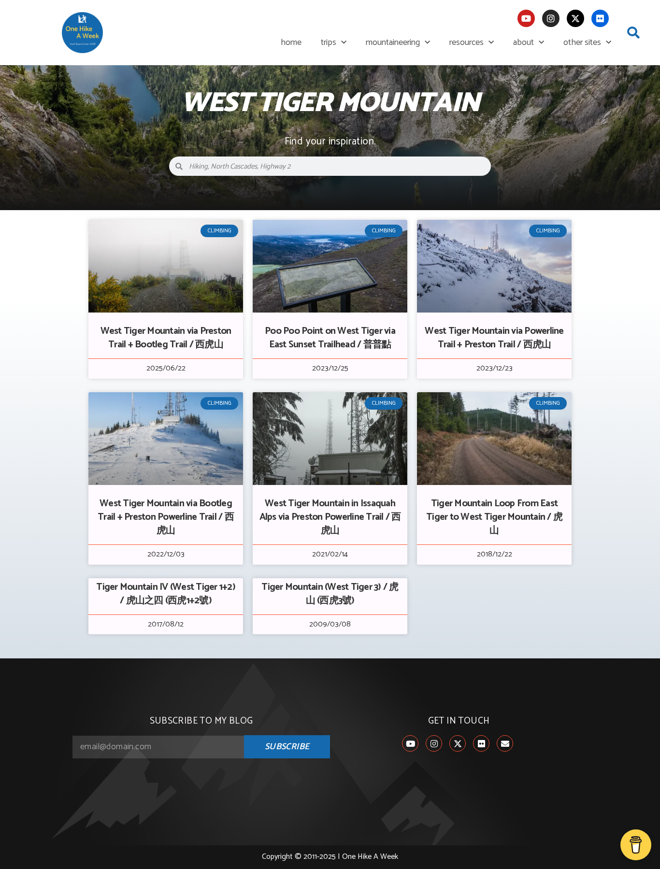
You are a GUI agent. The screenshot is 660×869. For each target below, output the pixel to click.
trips (328, 42)
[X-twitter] (575, 18)
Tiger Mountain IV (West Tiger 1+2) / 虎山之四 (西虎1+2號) (165, 594)
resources (466, 42)
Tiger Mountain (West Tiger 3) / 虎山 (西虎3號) (329, 594)
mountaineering (393, 42)
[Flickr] (600, 18)
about (523, 42)
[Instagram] (551, 18)
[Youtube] (526, 18)
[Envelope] (505, 743)
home (291, 42)
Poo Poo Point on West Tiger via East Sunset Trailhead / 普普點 (330, 338)
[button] (633, 33)
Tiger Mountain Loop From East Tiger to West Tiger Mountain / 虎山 (494, 517)
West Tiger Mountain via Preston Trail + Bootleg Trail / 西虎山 (165, 338)
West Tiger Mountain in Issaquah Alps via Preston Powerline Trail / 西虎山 (330, 517)
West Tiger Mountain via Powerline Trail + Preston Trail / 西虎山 (494, 338)
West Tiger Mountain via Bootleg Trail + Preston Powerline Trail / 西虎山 (166, 517)
